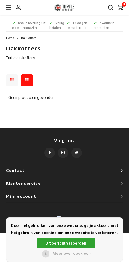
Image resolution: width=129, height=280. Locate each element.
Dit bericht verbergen (66, 243)
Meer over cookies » (72, 253)
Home (10, 38)
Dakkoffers (29, 38)
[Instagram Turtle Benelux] (63, 153)
